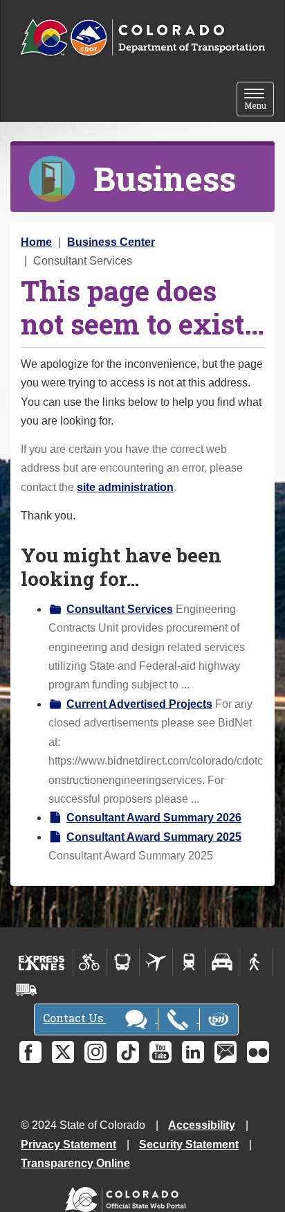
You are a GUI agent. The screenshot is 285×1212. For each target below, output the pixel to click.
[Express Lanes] (41, 962)
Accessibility (201, 1125)
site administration (125, 487)
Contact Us (74, 1017)
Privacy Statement (68, 1144)
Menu (259, 100)
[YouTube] (160, 1052)
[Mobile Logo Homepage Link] (142, 38)
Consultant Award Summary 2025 (153, 837)
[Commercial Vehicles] (26, 990)
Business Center (111, 242)
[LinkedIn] (193, 1052)
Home (36, 242)
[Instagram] (95, 1052)
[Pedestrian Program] (256, 962)
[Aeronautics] (156, 962)
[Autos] (222, 962)
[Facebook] (30, 1052)
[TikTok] (128, 1052)
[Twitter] (63, 1052)
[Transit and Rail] (123, 962)
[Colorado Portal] (128, 1196)
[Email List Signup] (225, 1052)
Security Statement (189, 1144)
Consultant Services (119, 609)
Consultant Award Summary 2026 (153, 817)
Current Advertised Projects (139, 704)
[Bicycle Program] (90, 962)
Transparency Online (75, 1163)
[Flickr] (258, 1052)
